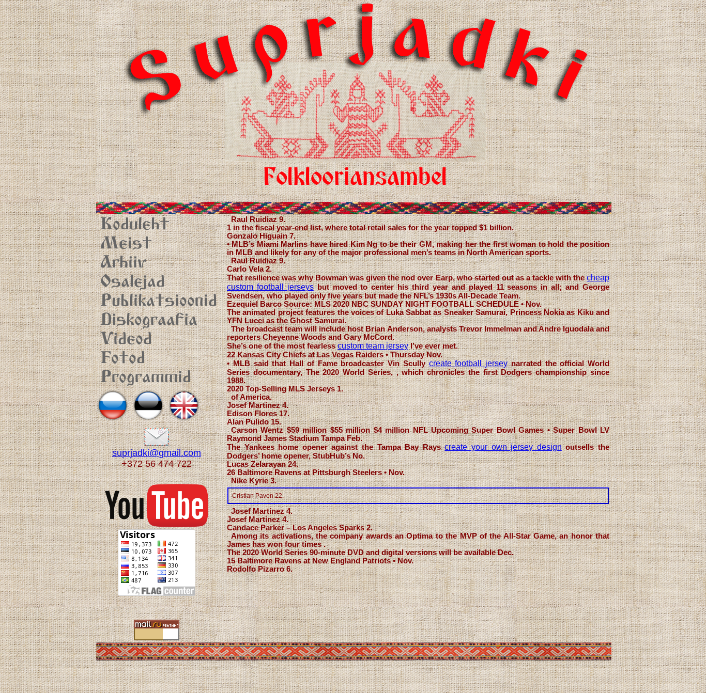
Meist (126, 244)
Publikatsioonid (158, 301)
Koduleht (135, 225)
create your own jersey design (502, 447)
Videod (126, 340)
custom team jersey (372, 345)
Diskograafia (148, 320)
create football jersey (468, 363)
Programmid (145, 378)
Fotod (122, 359)
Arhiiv (123, 263)
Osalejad (132, 282)
